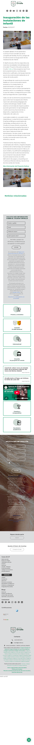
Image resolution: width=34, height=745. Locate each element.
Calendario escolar (6, 562)
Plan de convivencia (9, 670)
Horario (3, 563)
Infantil (3, 577)
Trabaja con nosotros (7, 569)
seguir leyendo (25, 372)
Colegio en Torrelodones (12, 655)
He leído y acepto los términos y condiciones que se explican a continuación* (16, 241)
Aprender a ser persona (8, 596)
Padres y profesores (7, 593)
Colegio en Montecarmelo (14, 653)
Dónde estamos (6, 571)
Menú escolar (5, 559)
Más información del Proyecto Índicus (16, 166)
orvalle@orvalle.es (18, 642)
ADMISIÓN (6, 574)
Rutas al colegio (6, 560)
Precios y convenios (7, 582)
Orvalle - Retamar (6, 566)
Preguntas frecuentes (7, 586)
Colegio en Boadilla (23, 655)
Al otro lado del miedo (7, 595)
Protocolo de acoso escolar (22, 670)
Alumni (17, 537)
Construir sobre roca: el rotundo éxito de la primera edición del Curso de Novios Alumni (16, 369)
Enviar (16, 247)
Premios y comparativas (8, 585)
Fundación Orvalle (17, 549)
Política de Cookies (17, 669)
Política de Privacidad (20, 667)
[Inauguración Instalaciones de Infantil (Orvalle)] (17, 186)
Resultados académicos (8, 583)
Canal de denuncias (17, 672)
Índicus (10, 69)
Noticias (4, 565)
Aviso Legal (10, 667)
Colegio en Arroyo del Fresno (16, 652)
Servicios (4, 580)
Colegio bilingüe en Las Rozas (17, 649)
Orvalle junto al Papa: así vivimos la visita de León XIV (16, 378)
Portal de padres (6, 568)
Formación (4, 579)
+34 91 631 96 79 (18, 640)
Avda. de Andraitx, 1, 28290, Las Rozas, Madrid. (18, 645)
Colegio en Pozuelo (19, 650)
